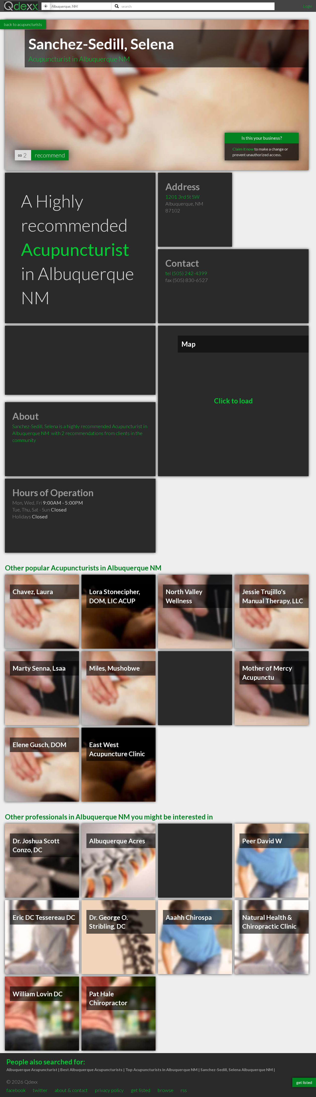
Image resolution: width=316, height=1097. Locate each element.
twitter (40, 1090)
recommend (50, 155)
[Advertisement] (80, 360)
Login (307, 6)
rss (183, 1090)
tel (186, 273)
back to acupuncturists (23, 24)
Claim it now (243, 149)
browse (165, 1090)
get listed (140, 1090)
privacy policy (109, 1090)
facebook (16, 1090)
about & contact (71, 1090)
